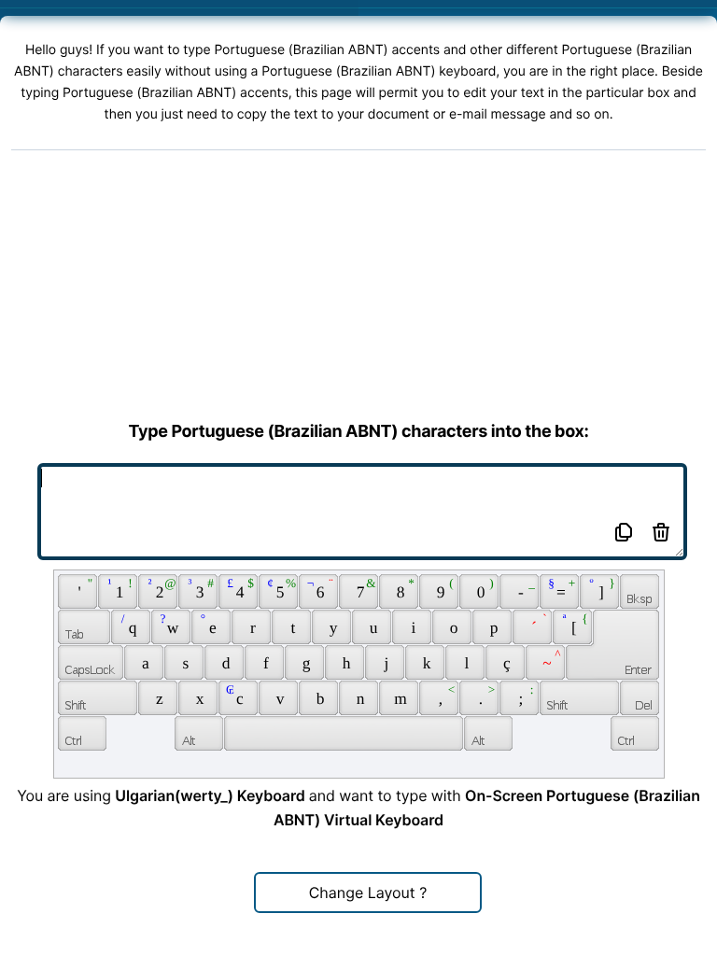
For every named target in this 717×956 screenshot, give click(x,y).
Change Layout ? (368, 892)
